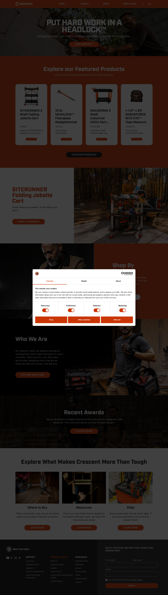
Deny (51, 320)
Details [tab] (84, 281)
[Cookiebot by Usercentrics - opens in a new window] (123, 273)
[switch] (71, 310)
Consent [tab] (49, 281)
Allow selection (84, 320)
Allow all (116, 320)
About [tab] (118, 281)
